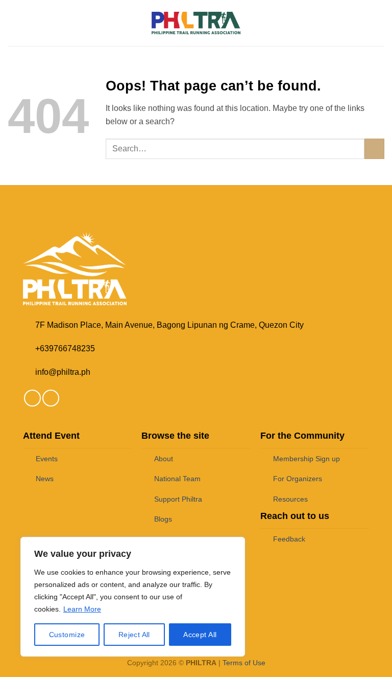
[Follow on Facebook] (32, 398)
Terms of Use (244, 663)
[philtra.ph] (196, 23)
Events (47, 459)
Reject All (134, 634)
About (163, 459)
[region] (132, 597)
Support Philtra (178, 499)
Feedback (289, 539)
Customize (67, 634)
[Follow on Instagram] (50, 398)
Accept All (199, 634)
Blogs (163, 519)
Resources (290, 499)
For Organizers (297, 479)
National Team (177, 479)
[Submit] (374, 149)
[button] (14, 22)
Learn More (82, 609)
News (45, 479)
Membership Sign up (306, 459)
